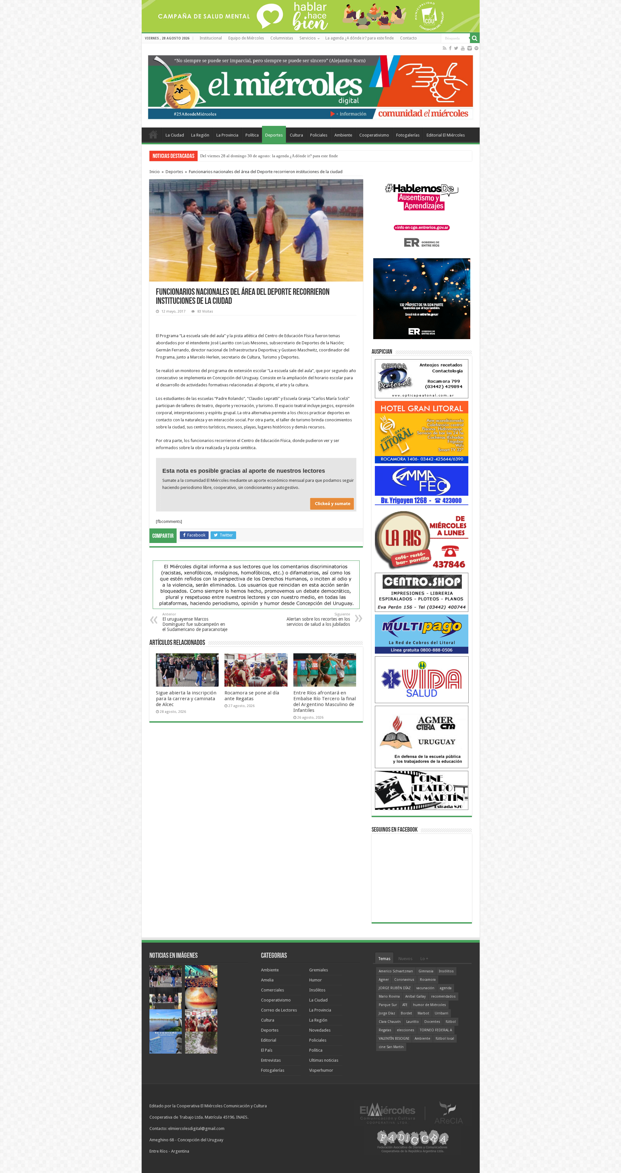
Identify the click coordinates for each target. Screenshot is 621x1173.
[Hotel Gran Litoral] (422, 431)
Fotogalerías (407, 135)
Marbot (423, 1013)
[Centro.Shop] (422, 592)
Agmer (384, 980)
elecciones (405, 1030)
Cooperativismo (374, 135)
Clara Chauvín (390, 1022)
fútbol (451, 1022)
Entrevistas (271, 1060)
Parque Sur (388, 1005)
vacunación (425, 988)
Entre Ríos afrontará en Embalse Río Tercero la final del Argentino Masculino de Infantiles (324, 701)
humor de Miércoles (429, 1005)
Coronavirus (404, 980)
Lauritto (412, 1022)
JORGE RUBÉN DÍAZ (395, 988)
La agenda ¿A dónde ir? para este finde (359, 38)
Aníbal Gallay (415, 996)
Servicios (308, 38)
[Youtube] (462, 48)
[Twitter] (456, 48)
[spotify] (476, 48)
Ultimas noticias (323, 1060)
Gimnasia (426, 971)
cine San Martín (391, 1047)
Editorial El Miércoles (446, 135)
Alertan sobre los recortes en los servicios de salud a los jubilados (318, 619)
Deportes (274, 135)
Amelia (267, 980)
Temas (384, 958)
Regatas (385, 1030)
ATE (405, 1005)
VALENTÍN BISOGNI (394, 1038)
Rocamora (428, 980)
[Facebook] (450, 48)
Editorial (268, 1040)
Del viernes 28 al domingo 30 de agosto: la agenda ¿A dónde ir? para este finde (269, 155)
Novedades (320, 1030)
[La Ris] (422, 538)
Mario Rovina (389, 996)
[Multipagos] (422, 633)
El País (266, 1050)
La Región (200, 135)
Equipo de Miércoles (246, 38)
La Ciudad (175, 135)
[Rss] (444, 48)
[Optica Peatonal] (422, 378)
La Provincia (227, 135)
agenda (446, 988)
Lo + (424, 958)
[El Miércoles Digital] (311, 86)
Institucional (211, 38)
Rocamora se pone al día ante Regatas (251, 696)
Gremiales (318, 970)
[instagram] (470, 48)
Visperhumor (321, 1070)
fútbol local (445, 1038)
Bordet (406, 1013)
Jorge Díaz (387, 1013)
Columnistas (281, 38)
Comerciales (272, 990)
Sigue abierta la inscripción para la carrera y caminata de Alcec (186, 698)
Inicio (154, 171)
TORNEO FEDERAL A (436, 1030)
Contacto (408, 38)
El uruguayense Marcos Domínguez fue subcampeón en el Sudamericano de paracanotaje (194, 622)
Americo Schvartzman (396, 971)
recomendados (443, 996)
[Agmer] (422, 736)
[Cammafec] (422, 485)
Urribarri (441, 1013)
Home (153, 134)
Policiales (318, 135)
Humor (315, 980)
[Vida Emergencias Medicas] (422, 679)
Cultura (296, 135)
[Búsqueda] (475, 38)
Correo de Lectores (279, 1010)
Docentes (432, 1022)
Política (252, 135)
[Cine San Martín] (422, 790)
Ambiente (343, 135)
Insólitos (317, 990)
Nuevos (405, 958)
